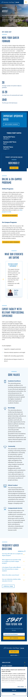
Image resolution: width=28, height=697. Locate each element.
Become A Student (7, 666)
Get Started (14, 638)
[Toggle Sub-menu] (25, 662)
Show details (21, 686)
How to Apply (14, 655)
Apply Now (13, 167)
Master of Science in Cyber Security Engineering (13, 265)
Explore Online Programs (10, 215)
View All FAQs (8, 586)
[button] (6, 300)
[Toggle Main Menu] (26, 2)
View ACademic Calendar (11, 124)
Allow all (14, 690)
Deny (14, 694)
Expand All (21, 551)
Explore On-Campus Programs (11, 242)
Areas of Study (6, 662)
